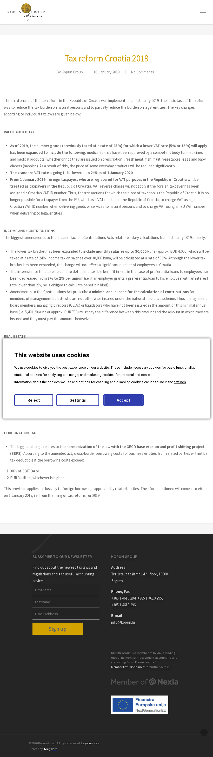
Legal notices (90, 743)
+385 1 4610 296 (123, 604)
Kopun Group (72, 72)
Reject (34, 400)
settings (180, 382)
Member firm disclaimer (127, 667)
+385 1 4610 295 (149, 598)
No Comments (142, 72)
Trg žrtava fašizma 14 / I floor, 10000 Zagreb (139, 577)
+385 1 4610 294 (123, 598)
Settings (78, 400)
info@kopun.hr (123, 622)
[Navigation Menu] (203, 12)
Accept (123, 400)
